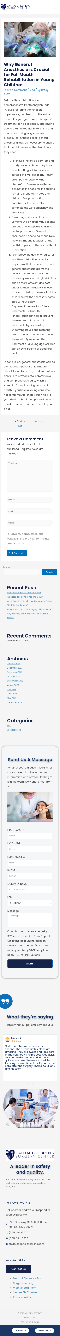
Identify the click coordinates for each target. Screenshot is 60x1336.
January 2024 (13, 663)
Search (6, 567)
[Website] (30, 523)
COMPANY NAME (17, 884)
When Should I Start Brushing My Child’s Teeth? (29, 609)
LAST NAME (14, 843)
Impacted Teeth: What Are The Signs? (25, 597)
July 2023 (11, 689)
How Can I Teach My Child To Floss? (24, 592)
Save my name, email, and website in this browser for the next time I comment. (29, 538)
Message (13, 911)
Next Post (41, 421)
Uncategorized (14, 730)
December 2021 (14, 702)
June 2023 (12, 693)
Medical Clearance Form (28, 1278)
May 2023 (11, 698)
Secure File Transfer (25, 1292)
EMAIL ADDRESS (16, 857)
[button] (55, 7)
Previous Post (19, 422)
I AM (9, 897)
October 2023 (13, 676)
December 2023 (14, 668)
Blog (32, 90)
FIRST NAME (14, 830)
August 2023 (13, 685)
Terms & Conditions (30, 1322)
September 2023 (15, 681)
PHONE (11, 870)
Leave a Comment (15, 90)
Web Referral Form (24, 1287)
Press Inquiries (22, 1297)
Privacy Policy (30, 1317)
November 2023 (14, 672)
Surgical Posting (23, 1283)
